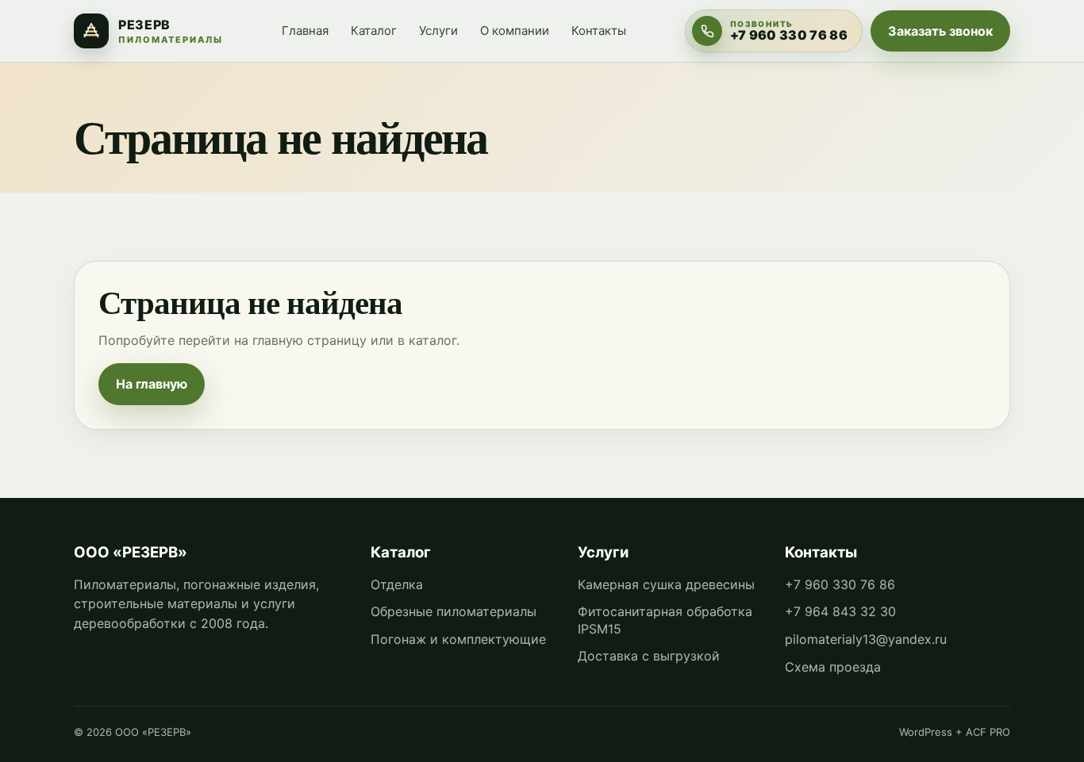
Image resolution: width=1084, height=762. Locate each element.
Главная (305, 30)
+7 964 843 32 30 (840, 611)
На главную (151, 384)
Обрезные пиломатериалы (453, 611)
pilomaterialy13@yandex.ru (866, 639)
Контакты (598, 30)
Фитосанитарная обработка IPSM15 (665, 620)
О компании (514, 30)
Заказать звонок (940, 31)
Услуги (438, 30)
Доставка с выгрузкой (649, 656)
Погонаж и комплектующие (458, 639)
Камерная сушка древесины (666, 584)
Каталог (374, 30)
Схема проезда (833, 667)
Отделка (397, 584)
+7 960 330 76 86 (840, 584)
